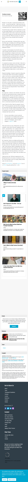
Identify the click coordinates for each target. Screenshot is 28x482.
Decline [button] (4, 479)
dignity (4, 347)
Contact (6, 400)
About (3, 4)
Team (6, 390)
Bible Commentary (9, 415)
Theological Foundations (10, 392)
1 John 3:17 (11, 121)
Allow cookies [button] (12, 479)
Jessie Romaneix (9, 163)
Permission (14, 358)
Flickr (5, 165)
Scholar (6, 439)
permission (19, 163)
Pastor (6, 437)
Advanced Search (7, 405)
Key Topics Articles (9, 417)
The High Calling (8, 420)
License (6, 396)
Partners (6, 394)
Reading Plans (8, 422)
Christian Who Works (9, 435)
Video (6, 424)
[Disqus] (14, 297)
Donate (3, 7)
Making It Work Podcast (10, 428)
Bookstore (7, 398)
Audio (6, 426)
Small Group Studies (9, 418)
